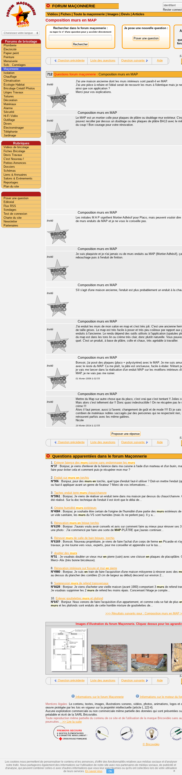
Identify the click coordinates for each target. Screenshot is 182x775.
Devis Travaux (13, 155)
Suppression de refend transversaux (81, 583)
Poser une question (16, 198)
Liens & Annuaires (15, 174)
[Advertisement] (21, 298)
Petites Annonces (15, 163)
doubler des (65, 553)
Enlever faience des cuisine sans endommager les (94, 462)
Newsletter (10, 221)
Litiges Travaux (13, 92)
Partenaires (11, 225)
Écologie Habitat (14, 84)
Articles (138, 14)
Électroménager (14, 127)
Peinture (9, 57)
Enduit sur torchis (71, 477)
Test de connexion (15, 213)
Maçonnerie (11, 69)
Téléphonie (11, 131)
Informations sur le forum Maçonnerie (99, 696)
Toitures (9, 96)
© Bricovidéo (151, 744)
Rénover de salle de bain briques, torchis (84, 538)
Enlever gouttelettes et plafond (79, 598)
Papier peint (11, 53)
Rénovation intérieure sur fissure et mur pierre (85, 568)
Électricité (10, 49)
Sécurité (9, 112)
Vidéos (52, 14)
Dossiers (9, 166)
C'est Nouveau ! (14, 159)
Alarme (8, 108)
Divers (8, 123)
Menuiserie (11, 61)
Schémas (10, 170)
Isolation (9, 73)
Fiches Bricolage (14, 151)
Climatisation (12, 80)
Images (113, 14)
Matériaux (10, 104)
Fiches (66, 14)
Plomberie (10, 45)
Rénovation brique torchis (76, 523)
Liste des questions (102, 60)
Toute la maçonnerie (89, 14)
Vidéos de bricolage (16, 147)
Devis (125, 14)
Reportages (11, 182)
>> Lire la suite (71, 721)
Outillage (9, 120)
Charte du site (13, 217)
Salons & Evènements (18, 178)
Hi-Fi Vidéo (11, 116)
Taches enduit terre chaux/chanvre (80, 492)
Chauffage (10, 76)
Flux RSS (10, 206)
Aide (160, 60)
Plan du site (11, 186)
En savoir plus (93, 771)
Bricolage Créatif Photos (19, 88)
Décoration (10, 100)
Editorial (9, 202)
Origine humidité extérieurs (75, 507)
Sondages (10, 209)
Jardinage (10, 135)
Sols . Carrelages (15, 65)
